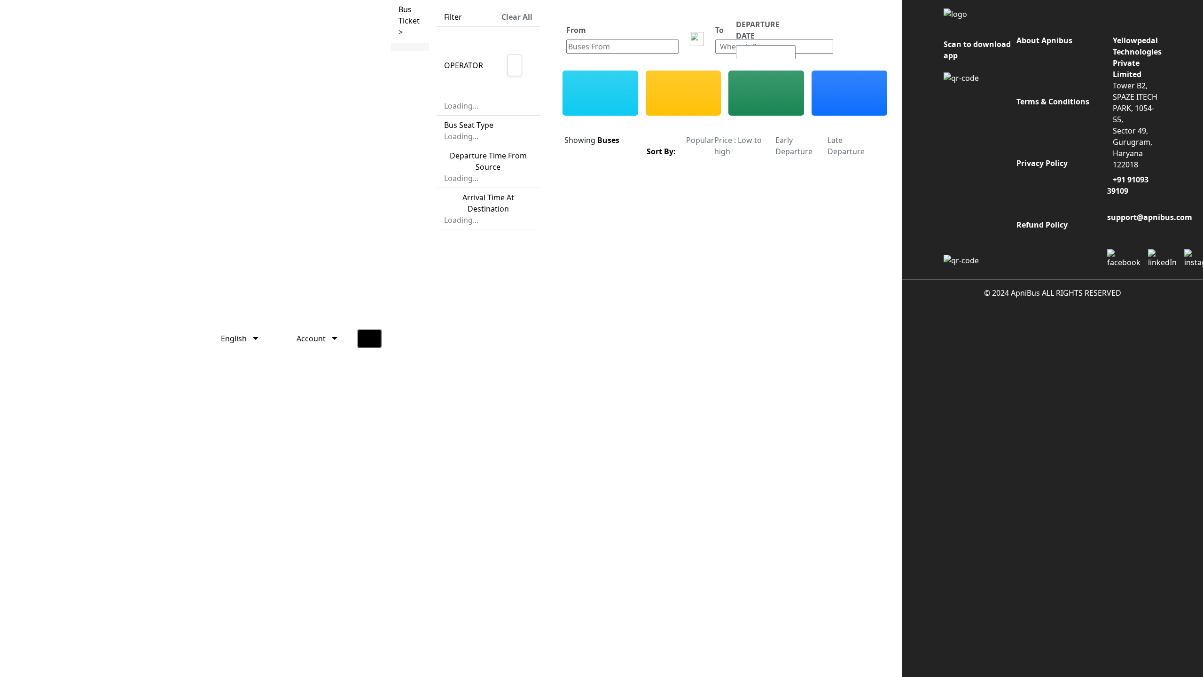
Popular (700, 140)
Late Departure (846, 146)
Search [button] (857, 39)
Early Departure (793, 146)
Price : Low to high (738, 146)
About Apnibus (1044, 40)
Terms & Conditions (1052, 101)
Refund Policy (1042, 225)
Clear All (516, 17)
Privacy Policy (1042, 163)
